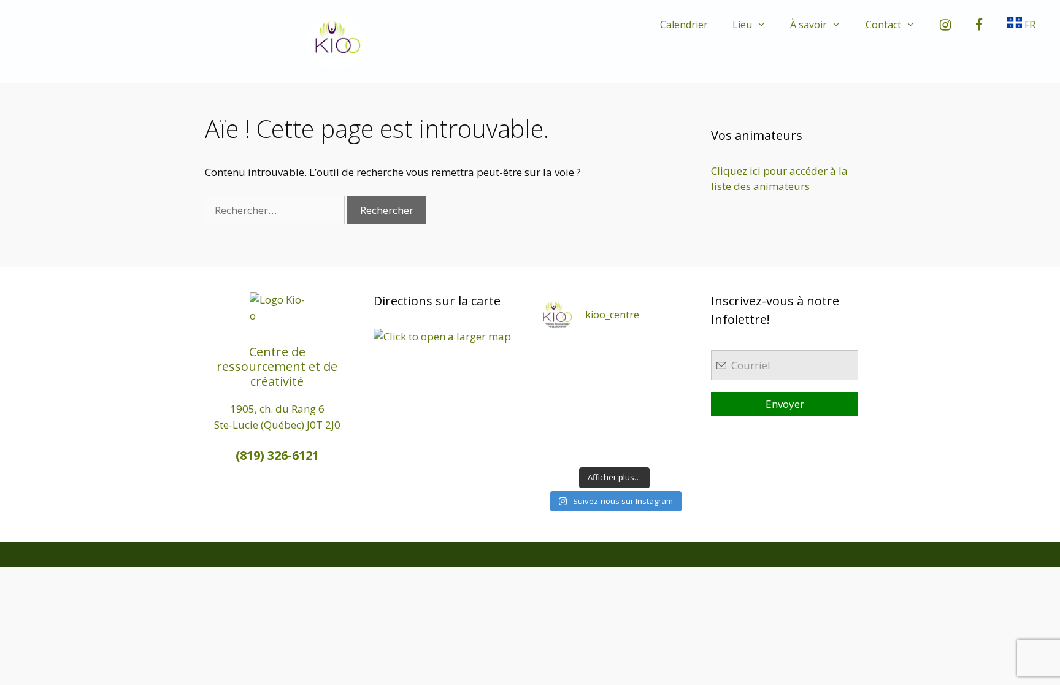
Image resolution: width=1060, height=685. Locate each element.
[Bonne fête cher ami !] (595, 425)
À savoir (808, 24)
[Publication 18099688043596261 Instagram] (558, 353)
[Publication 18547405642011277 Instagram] (633, 377)
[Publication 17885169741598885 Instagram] (595, 353)
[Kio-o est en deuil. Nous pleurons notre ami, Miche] (633, 425)
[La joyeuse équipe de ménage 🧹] (595, 448)
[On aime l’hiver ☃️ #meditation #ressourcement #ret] (633, 401)
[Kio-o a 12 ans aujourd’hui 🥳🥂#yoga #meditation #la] (670, 448)
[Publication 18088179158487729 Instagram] (670, 377)
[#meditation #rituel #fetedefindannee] (595, 401)
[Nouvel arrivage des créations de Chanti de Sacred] (633, 448)
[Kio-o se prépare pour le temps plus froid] (558, 425)
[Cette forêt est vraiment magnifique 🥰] (558, 377)
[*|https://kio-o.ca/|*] (670, 353)
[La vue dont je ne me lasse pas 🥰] (670, 425)
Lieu (742, 24)
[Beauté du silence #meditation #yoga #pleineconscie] (595, 377)
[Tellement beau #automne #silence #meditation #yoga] (670, 401)
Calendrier (684, 24)
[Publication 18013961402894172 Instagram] (633, 353)
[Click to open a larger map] (442, 336)
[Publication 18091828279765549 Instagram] (558, 401)
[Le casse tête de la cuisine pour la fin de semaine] (558, 448)
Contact (883, 24)
